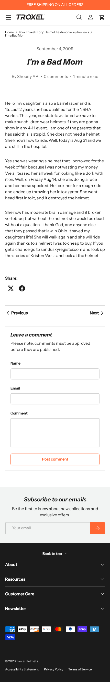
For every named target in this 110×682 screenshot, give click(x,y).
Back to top (52, 553)
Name (15, 363)
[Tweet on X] (10, 288)
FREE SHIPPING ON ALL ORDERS (55, 4)
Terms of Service (80, 669)
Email (15, 388)
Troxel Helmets (27, 661)
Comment (19, 413)
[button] (101, 17)
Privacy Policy (53, 669)
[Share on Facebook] (22, 288)
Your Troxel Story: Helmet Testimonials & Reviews (54, 32)
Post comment (55, 459)
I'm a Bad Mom (15, 35)
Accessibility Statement (22, 669)
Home (9, 32)
